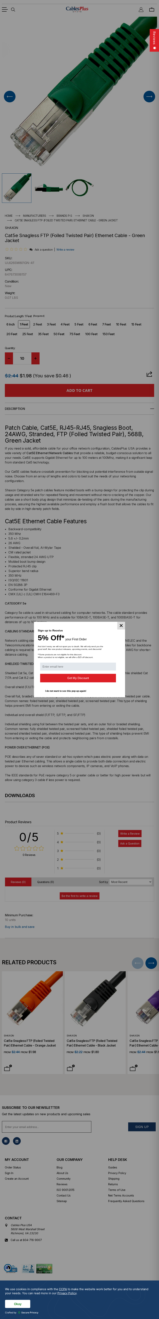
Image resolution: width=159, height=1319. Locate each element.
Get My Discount (78, 678)
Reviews (154, 38)
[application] (79, 1299)
